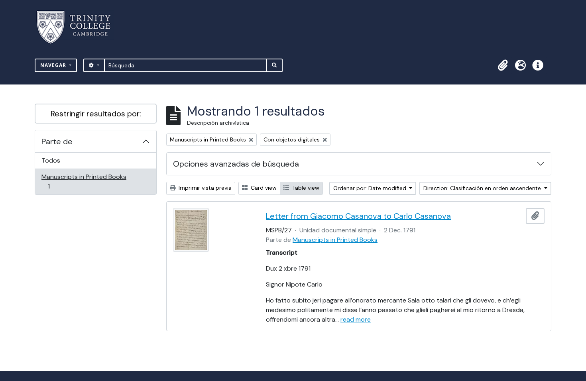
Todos (50, 160)
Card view (263, 187)
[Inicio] (78, 27)
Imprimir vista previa (204, 187)
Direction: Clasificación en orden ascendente (483, 188)
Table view (305, 187)
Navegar (54, 65)
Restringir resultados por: (96, 113)
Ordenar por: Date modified (370, 188)
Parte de (57, 141)
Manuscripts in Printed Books (83, 181)
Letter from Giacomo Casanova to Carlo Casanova (358, 216)
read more (355, 319)
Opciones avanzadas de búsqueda (236, 164)
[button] (502, 65)
